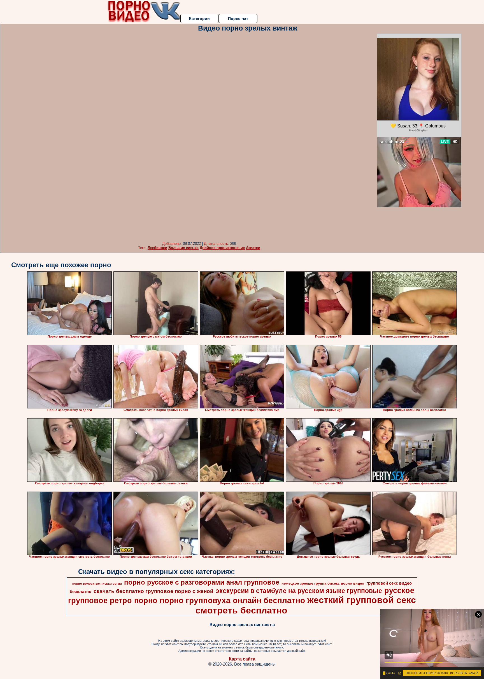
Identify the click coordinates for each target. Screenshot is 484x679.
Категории (199, 18)
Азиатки (253, 248)
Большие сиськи (183, 248)
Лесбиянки (157, 248)
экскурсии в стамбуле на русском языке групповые (299, 590)
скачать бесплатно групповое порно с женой (153, 591)
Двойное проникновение (222, 248)
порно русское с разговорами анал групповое (201, 582)
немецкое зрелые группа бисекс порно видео (322, 583)
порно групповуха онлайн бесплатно (232, 600)
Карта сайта (242, 659)
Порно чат (238, 18)
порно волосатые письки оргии (97, 583)
